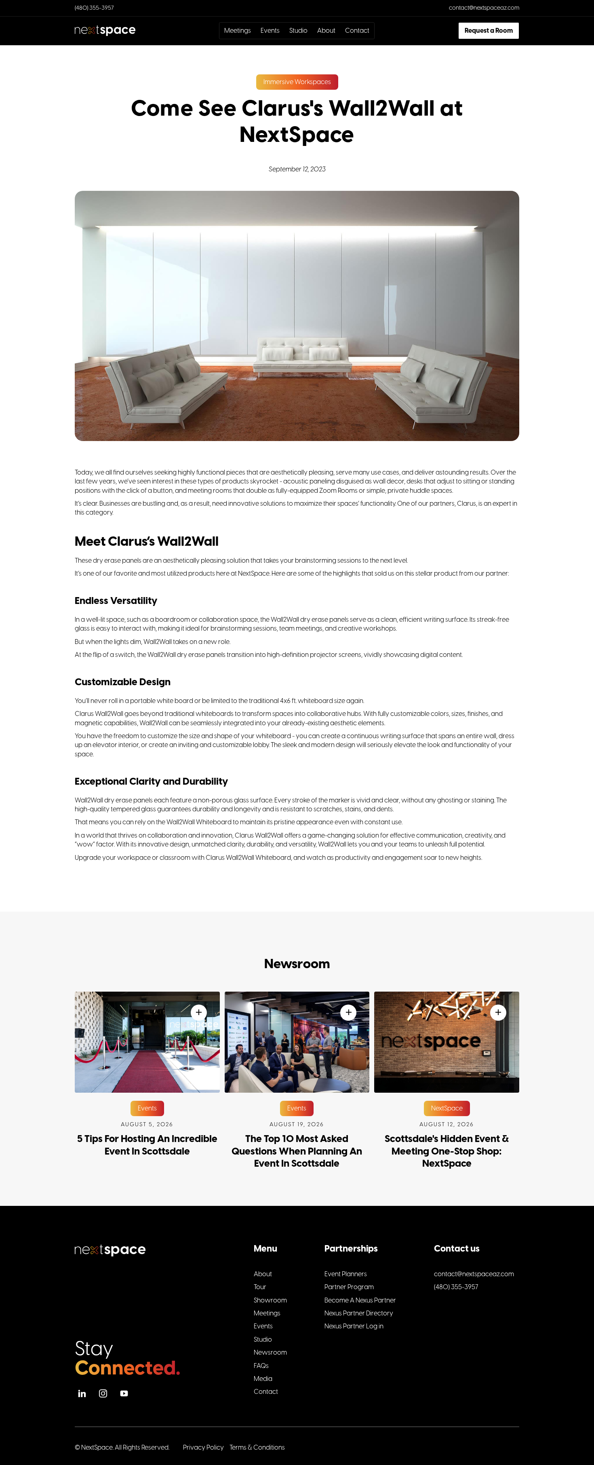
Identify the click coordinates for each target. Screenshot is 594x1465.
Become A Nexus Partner (360, 1300)
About (326, 30)
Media (263, 1378)
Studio (298, 30)
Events (270, 30)
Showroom (270, 1300)
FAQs (261, 1366)
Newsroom (270, 1352)
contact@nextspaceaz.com (484, 8)
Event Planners (345, 1274)
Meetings (237, 30)
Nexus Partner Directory (358, 1313)
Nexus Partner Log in (353, 1326)
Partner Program (349, 1287)
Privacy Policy (203, 1447)
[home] (122, 30)
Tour (260, 1287)
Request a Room (489, 30)
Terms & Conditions (257, 1447)
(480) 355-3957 (94, 8)
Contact (357, 30)
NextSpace (97, 1447)
